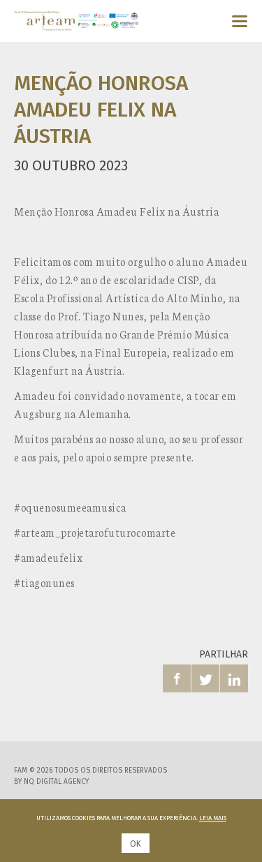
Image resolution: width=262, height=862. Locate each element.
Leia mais (212, 818)
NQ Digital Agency (56, 782)
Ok (135, 844)
